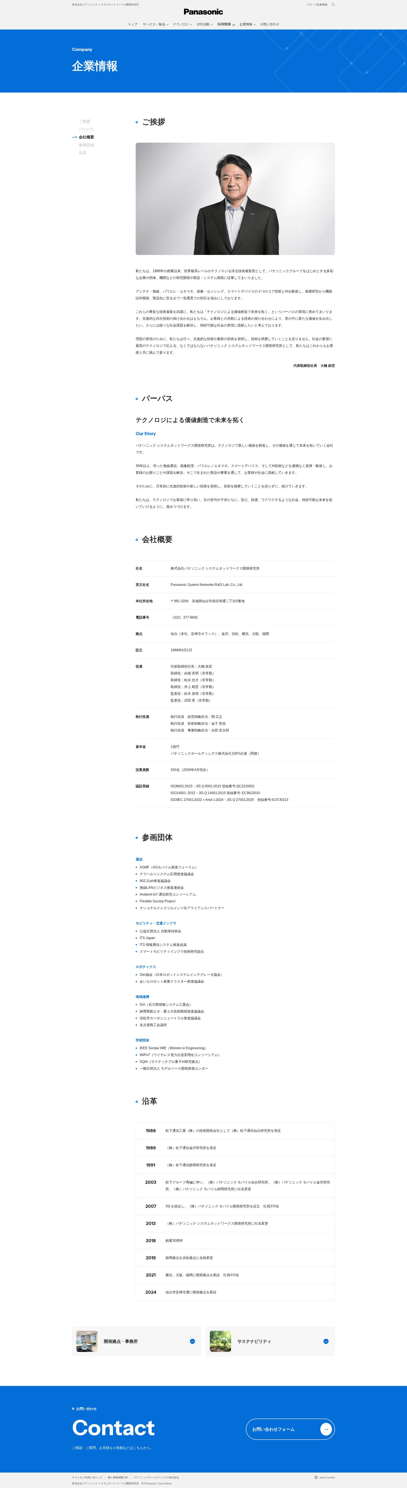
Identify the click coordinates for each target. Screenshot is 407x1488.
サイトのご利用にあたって (87, 1477)
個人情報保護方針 (118, 1477)
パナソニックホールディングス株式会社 (156, 1477)
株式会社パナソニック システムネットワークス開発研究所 (105, 4)
